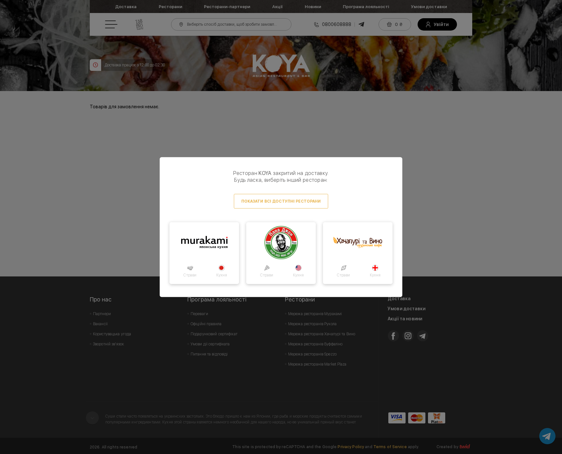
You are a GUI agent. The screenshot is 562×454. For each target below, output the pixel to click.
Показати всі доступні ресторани (281, 201)
